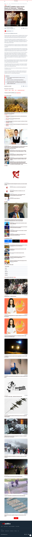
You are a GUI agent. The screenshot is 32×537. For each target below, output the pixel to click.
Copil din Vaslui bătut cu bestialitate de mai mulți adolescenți (14, 495)
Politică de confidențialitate (12, 526)
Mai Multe (16, 518)
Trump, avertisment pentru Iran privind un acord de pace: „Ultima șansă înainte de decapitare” (18, 227)
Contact (2, 526)
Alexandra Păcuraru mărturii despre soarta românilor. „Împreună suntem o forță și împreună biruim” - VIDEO (18, 151)
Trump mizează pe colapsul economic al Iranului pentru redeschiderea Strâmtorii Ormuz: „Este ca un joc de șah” (13, 220)
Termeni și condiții (6, 526)
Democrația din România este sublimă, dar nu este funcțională (16, 81)
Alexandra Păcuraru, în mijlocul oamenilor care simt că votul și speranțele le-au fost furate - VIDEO (18, 155)
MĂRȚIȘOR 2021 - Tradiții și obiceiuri (10, 296)
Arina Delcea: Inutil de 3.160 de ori (15, 198)
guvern (13, 90)
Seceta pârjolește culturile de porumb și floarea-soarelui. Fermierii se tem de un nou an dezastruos (18, 245)
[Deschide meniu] (5, 1)
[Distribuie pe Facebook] (23, 28)
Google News (18, 92)
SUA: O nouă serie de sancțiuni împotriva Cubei (13, 118)
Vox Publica (11, 27)
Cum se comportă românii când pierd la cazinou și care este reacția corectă (16, 78)
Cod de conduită (17, 526)
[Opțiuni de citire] (30, 535)
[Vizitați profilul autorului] (5, 28)
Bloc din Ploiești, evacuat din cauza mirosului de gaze (13, 476)
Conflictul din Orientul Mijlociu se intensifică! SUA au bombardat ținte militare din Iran (17, 235)
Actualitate (7, 119)
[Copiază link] (21, 28)
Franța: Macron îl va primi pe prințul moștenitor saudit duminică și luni (16, 116)
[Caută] (27, 1)
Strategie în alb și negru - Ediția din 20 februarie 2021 (13, 396)
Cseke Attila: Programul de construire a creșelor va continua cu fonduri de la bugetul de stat (17, 257)
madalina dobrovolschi (21, 90)
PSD (15, 90)
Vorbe (5, 5)
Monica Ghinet (26, 494)
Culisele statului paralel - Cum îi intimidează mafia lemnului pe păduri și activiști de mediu (16, 83)
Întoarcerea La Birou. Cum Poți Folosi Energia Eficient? (15, 79)
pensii (9, 90)
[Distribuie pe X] (27, 28)
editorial (6, 90)
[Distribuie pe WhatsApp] (25, 28)
